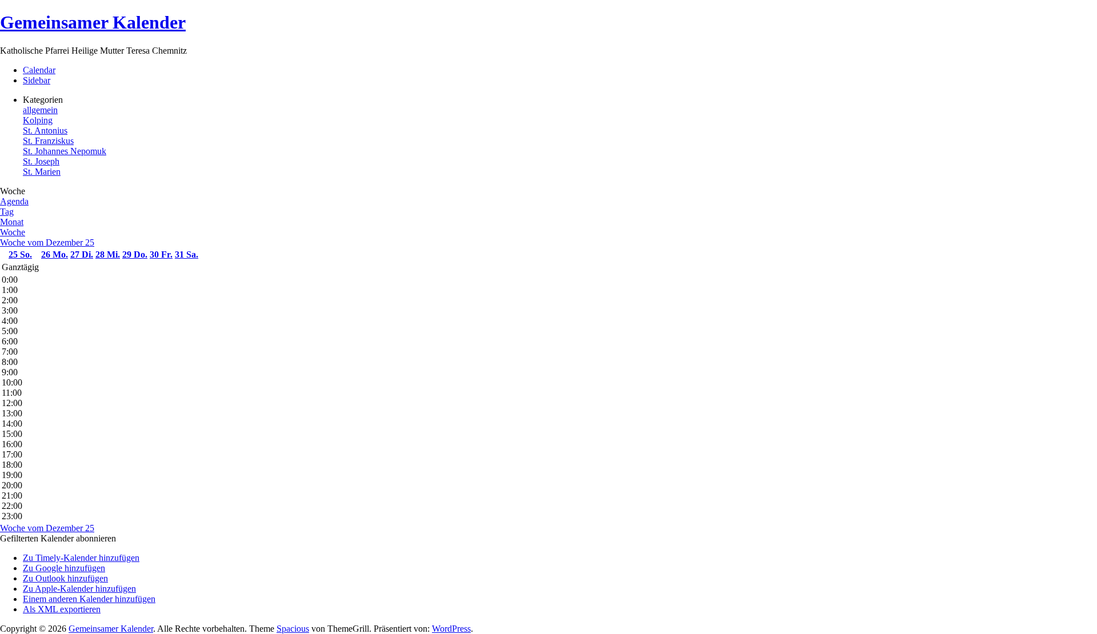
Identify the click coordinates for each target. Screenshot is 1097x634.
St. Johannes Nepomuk (64, 151)
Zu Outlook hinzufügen (65, 578)
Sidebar (36, 80)
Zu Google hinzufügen (64, 568)
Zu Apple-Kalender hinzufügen (79, 588)
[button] (58, 538)
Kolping (38, 120)
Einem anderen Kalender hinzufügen (89, 599)
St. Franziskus (48, 141)
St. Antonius (45, 130)
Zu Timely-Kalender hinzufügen (81, 558)
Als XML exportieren (62, 609)
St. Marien (42, 171)
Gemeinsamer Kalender (93, 22)
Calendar (39, 70)
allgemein (40, 110)
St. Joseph (41, 161)
